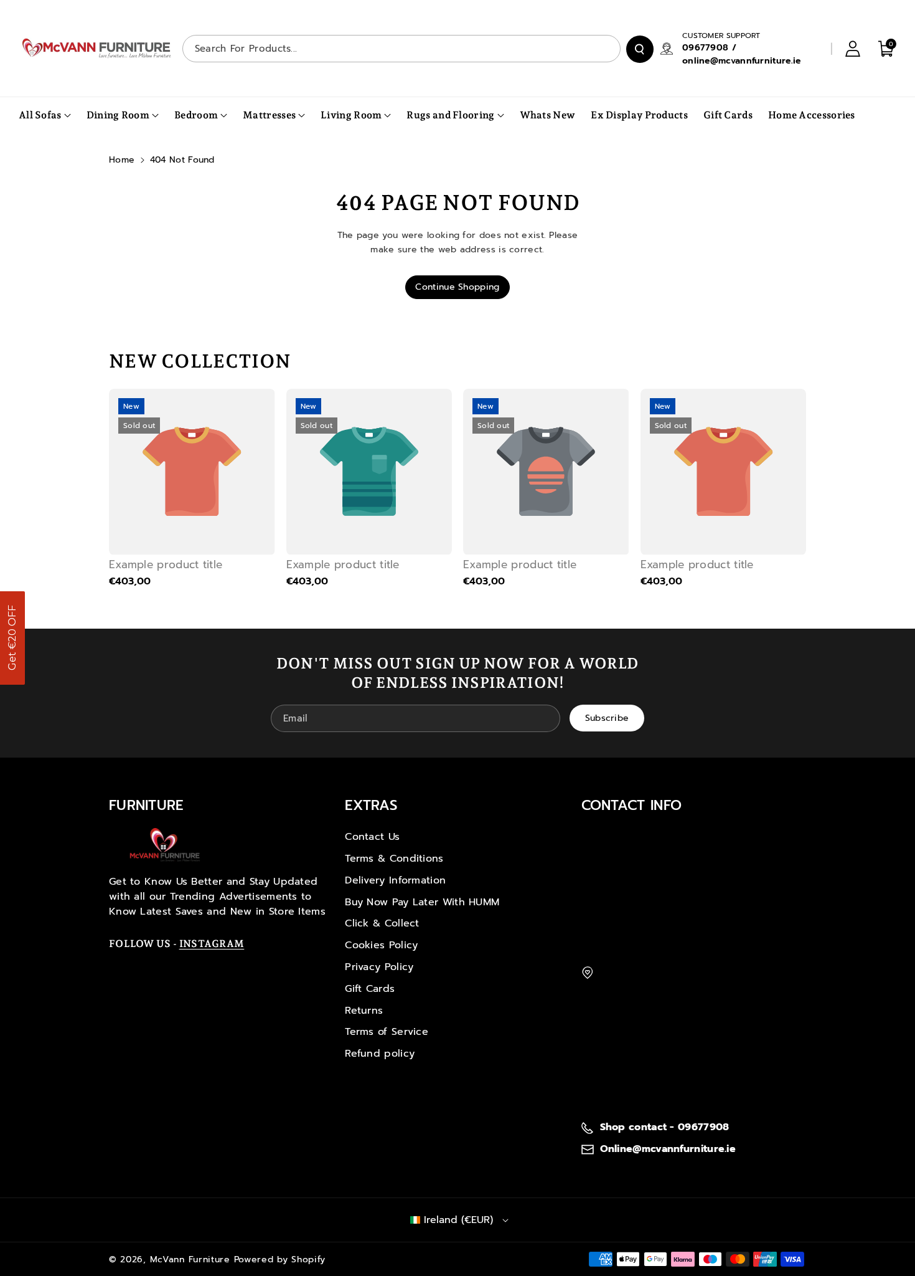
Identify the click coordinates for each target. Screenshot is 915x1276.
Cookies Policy (381, 945)
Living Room (351, 115)
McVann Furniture (190, 1259)
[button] (12, 638)
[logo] (165, 845)
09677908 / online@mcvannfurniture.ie (741, 54)
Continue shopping (457, 286)
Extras (371, 805)
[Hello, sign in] (852, 48)
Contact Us (372, 836)
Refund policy (380, 1053)
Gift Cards (370, 988)
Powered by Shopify (280, 1259)
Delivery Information (395, 880)
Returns (364, 1010)
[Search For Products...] (640, 49)
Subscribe (607, 717)
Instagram (212, 944)
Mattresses (269, 115)
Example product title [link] (165, 564)
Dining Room (118, 115)
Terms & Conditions (394, 858)
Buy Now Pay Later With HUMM (422, 902)
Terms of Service (386, 1031)
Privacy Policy (379, 966)
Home (121, 159)
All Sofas (40, 115)
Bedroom (196, 115)
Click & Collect (382, 923)
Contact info (631, 805)
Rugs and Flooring (450, 115)
